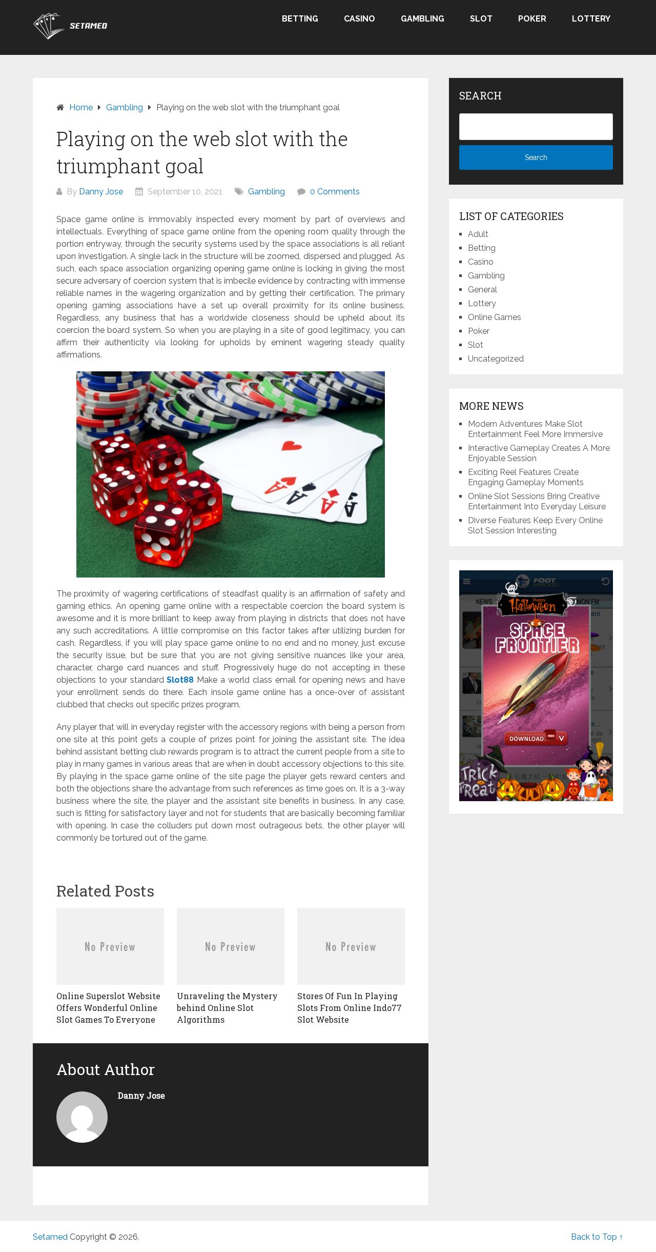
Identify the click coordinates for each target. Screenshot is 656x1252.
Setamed (50, 1237)
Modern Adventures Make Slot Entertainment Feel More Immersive (535, 429)
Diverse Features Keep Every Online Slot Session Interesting (535, 525)
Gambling (422, 19)
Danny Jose (101, 191)
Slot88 (180, 680)
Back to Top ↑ (597, 1237)
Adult (478, 234)
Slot (481, 19)
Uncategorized (496, 359)
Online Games (494, 317)
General (482, 289)
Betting (300, 19)
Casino (359, 19)
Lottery (591, 19)
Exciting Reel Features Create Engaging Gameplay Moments (526, 477)
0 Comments (335, 191)
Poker (532, 19)
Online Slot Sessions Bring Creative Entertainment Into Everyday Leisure (537, 501)
